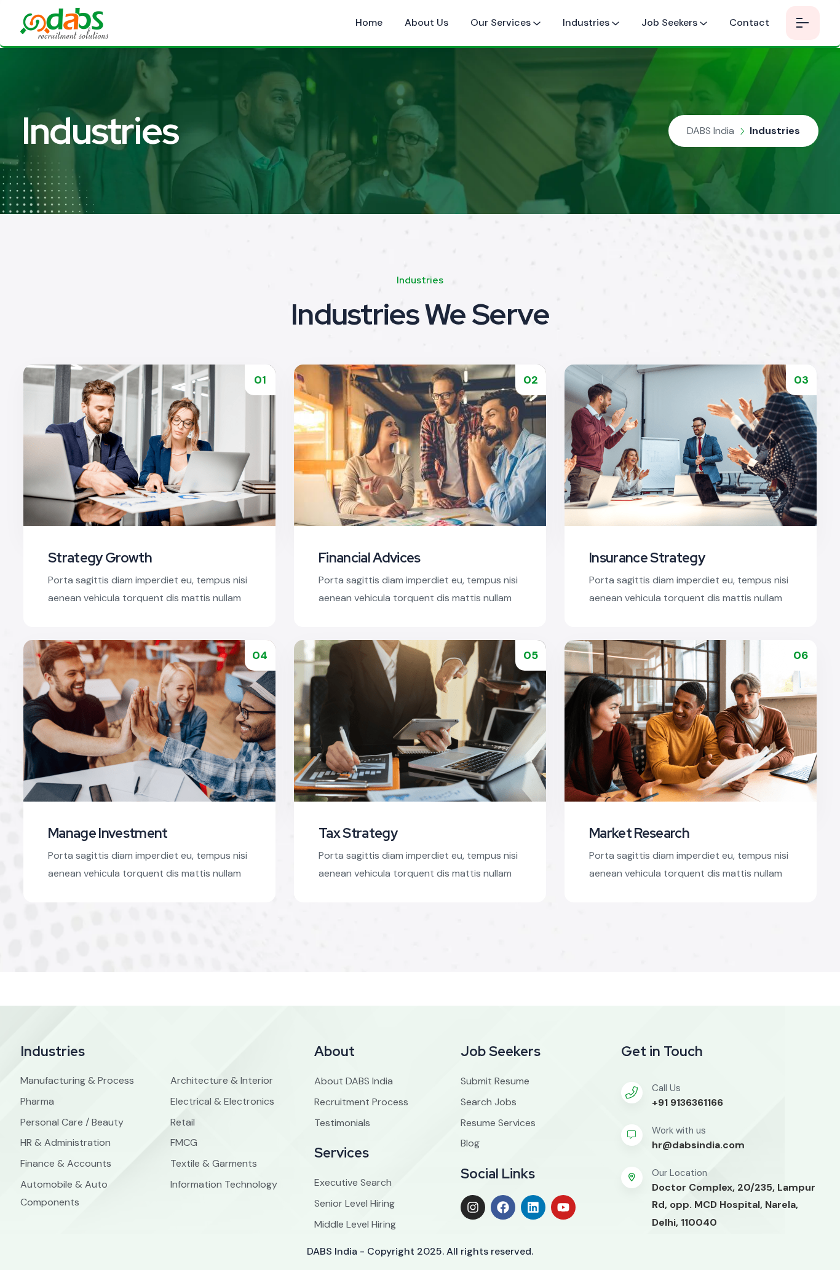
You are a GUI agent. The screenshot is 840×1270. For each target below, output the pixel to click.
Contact (749, 22)
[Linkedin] (533, 1207)
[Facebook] (503, 1207)
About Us (426, 22)
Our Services (500, 22)
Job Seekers (669, 22)
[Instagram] (473, 1207)
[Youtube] (563, 1207)
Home (368, 22)
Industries (586, 22)
